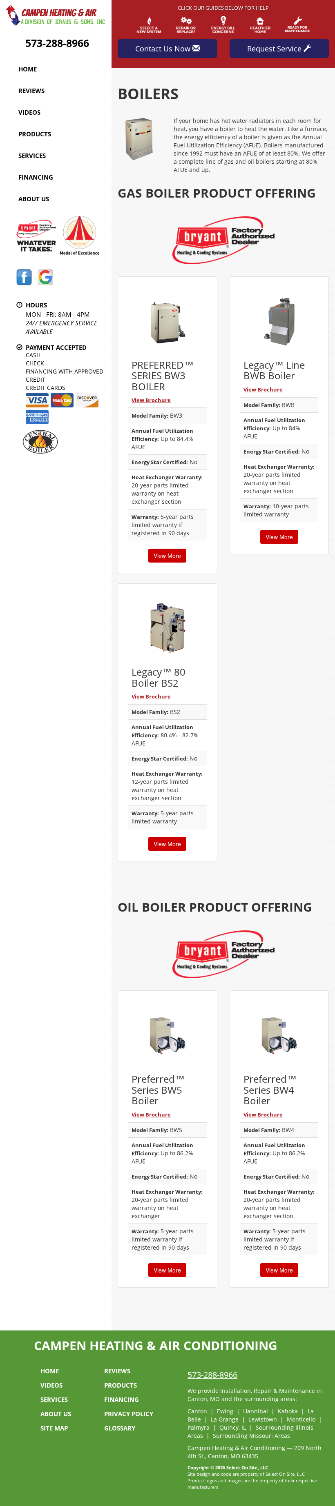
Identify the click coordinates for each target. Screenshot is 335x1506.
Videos (29, 112)
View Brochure (151, 400)
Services (32, 155)
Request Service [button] (275, 48)
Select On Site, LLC (247, 1467)
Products (34, 134)
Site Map (54, 1428)
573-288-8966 (57, 43)
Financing (35, 177)
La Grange (225, 1419)
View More (167, 556)
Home (27, 69)
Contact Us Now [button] (163, 48)
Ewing (225, 1411)
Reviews (31, 91)
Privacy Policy (128, 1414)
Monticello (301, 1419)
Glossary (119, 1428)
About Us (33, 199)
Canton (197, 1411)
